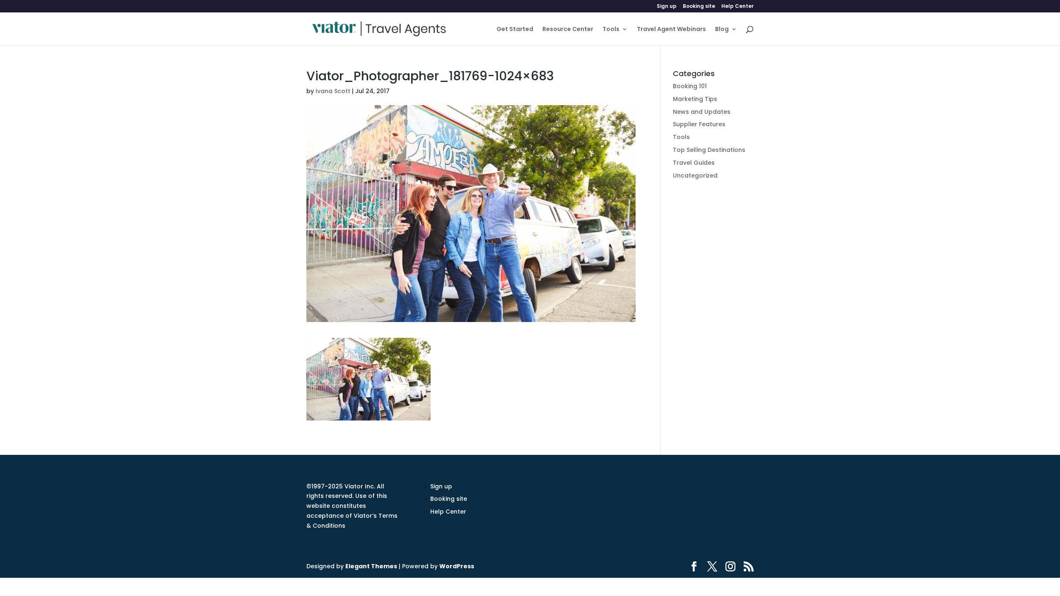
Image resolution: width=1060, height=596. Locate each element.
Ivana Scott (333, 91)
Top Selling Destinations (709, 150)
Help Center (737, 7)
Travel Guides (694, 163)
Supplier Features (699, 124)
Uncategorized (695, 175)
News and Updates (701, 112)
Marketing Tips (695, 99)
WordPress (456, 566)
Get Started (514, 29)
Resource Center (567, 29)
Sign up (667, 7)
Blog (722, 29)
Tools (610, 29)
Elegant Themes (371, 566)
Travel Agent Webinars (671, 29)
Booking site (699, 7)
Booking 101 (690, 86)
